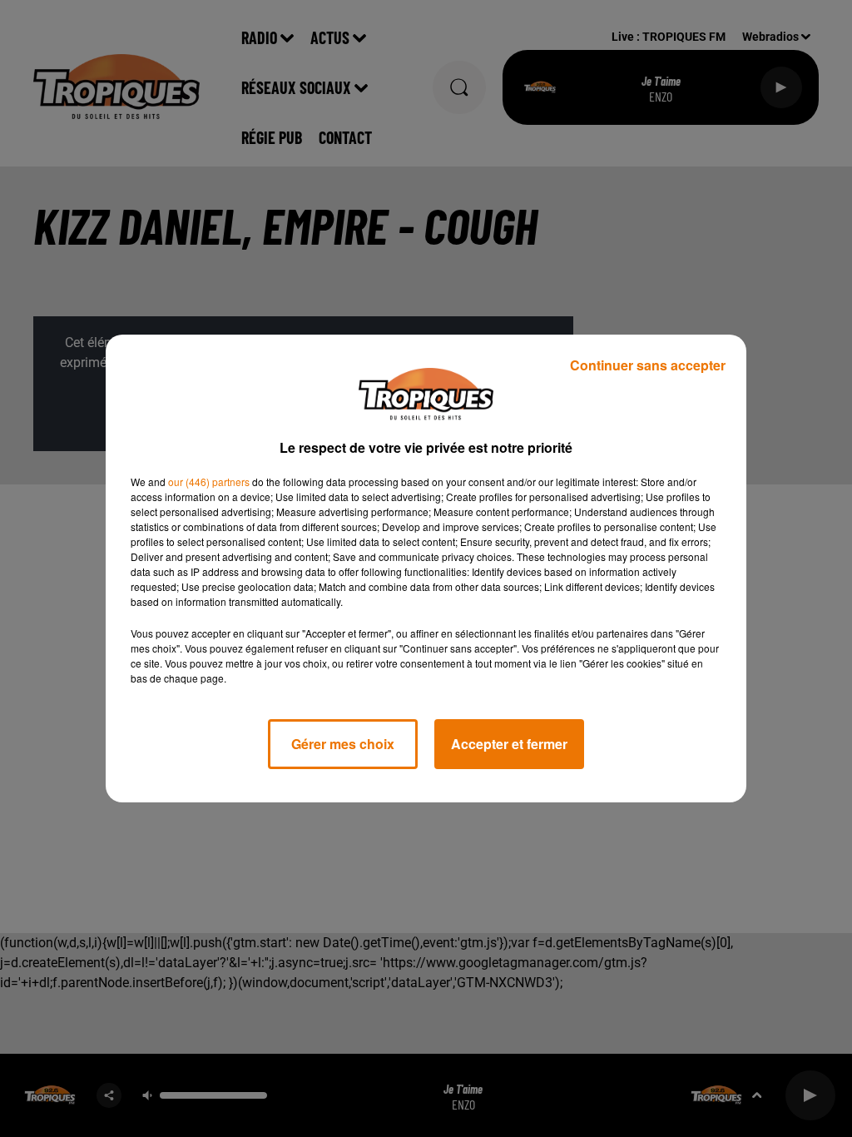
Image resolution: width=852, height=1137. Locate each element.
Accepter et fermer (509, 743)
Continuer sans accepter (648, 365)
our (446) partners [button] (209, 481)
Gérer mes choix (342, 743)
